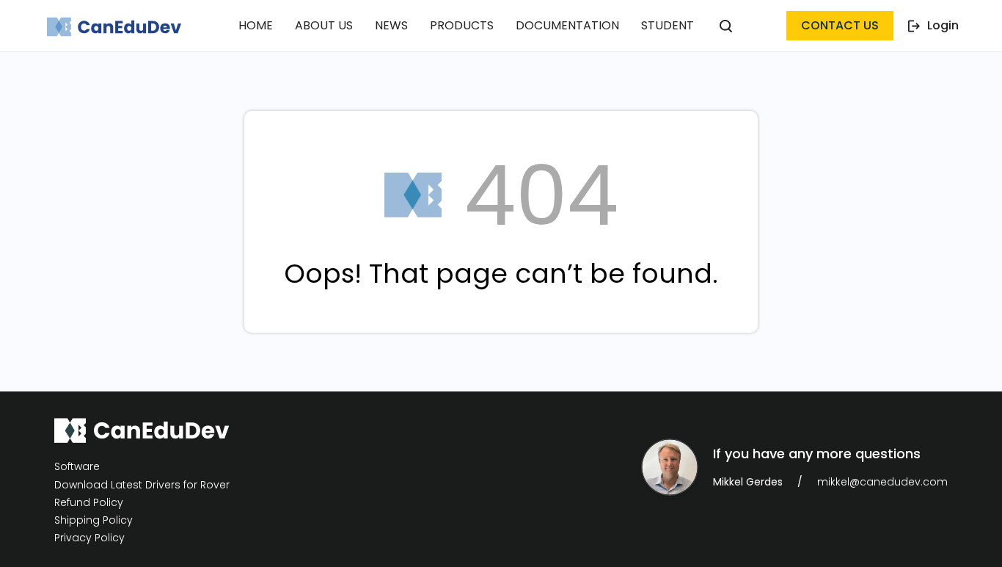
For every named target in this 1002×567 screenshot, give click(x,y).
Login (943, 25)
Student (667, 25)
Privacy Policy (89, 538)
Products (462, 25)
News (391, 25)
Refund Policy (88, 503)
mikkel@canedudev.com (882, 481)
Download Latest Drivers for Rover (142, 484)
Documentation (567, 25)
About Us (324, 25)
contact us (840, 25)
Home (255, 25)
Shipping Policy (93, 520)
